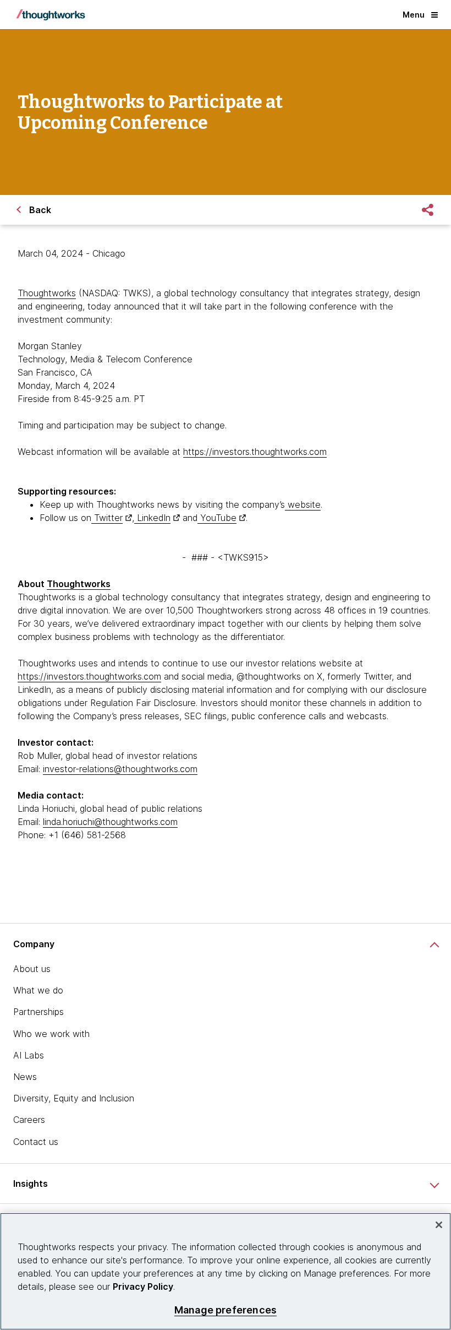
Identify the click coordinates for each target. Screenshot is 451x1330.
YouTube (217, 517)
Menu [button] (414, 14)
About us (32, 968)
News (25, 1076)
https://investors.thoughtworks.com (255, 451)
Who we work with (51, 1033)
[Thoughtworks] (50, 14)
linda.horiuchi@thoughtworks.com (110, 821)
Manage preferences (225, 1310)
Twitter (107, 517)
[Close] (439, 1225)
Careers (29, 1119)
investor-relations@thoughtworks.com (120, 768)
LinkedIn (152, 517)
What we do (38, 990)
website (303, 504)
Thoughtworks (47, 292)
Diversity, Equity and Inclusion (73, 1098)
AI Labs (28, 1055)
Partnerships (38, 1011)
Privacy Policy (143, 1286)
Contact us (35, 1141)
